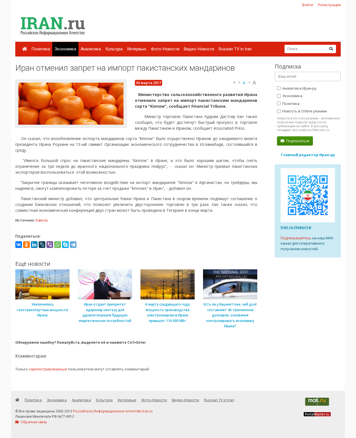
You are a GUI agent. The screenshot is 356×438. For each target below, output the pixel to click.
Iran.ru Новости (296, 227)
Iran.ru (42, 220)
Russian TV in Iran (235, 48)
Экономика (65, 48)
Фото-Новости (165, 48)
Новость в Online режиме (304, 111)
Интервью (136, 48)
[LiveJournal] (42, 244)
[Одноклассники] (26, 244)
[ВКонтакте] (18, 244)
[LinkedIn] (34, 244)
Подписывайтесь (296, 237)
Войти (307, 4)
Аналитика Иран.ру (299, 88)
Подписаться (297, 140)
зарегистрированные (48, 368)
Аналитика (91, 48)
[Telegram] (73, 244)
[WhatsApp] (57, 244)
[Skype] (65, 244)
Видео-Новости (199, 48)
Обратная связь (33, 422)
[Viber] (49, 244)
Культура (114, 48)
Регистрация (329, 4)
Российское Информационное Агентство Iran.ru (113, 411)
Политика (40, 48)
